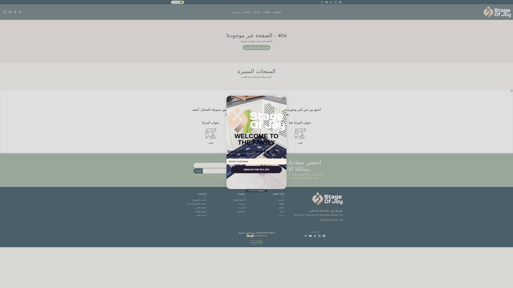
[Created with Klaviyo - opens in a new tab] (256, 190)
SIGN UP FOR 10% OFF (256, 169)
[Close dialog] (282, 99)
